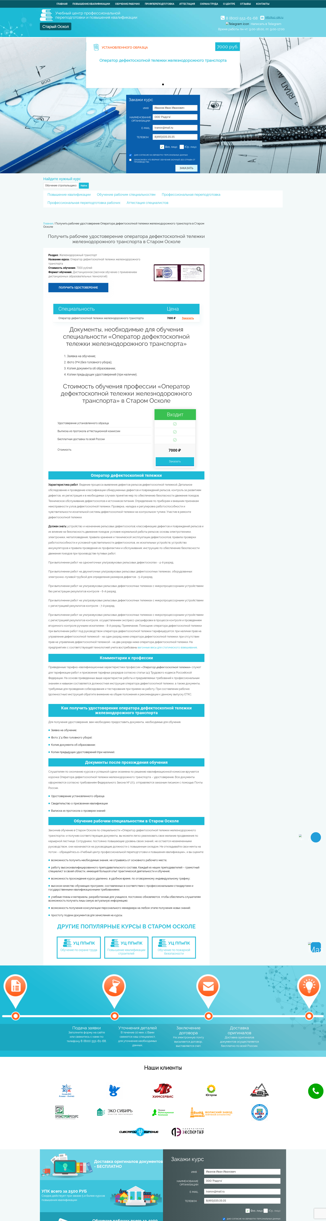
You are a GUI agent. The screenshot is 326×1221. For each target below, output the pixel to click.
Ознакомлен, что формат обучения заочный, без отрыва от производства (164, 161)
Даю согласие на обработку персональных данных (161, 155)
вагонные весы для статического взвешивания (167, 647)
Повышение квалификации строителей (126, 951)
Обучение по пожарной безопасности (174, 951)
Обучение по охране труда (78, 950)
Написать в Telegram (266, 24)
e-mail (145, 128)
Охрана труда (209, 4)
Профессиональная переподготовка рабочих (84, 203)
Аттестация (187, 4)
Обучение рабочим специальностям (126, 195)
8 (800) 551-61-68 (242, 18)
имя (146, 108)
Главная (62, 4)
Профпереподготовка (159, 4)
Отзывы (245, 4)
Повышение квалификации (91, 4)
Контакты (262, 4)
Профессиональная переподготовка (191, 195)
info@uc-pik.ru (274, 17)
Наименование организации (140, 119)
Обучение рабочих (127, 4)
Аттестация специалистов (147, 203)
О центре (229, 4)
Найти (84, 185)
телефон (143, 137)
